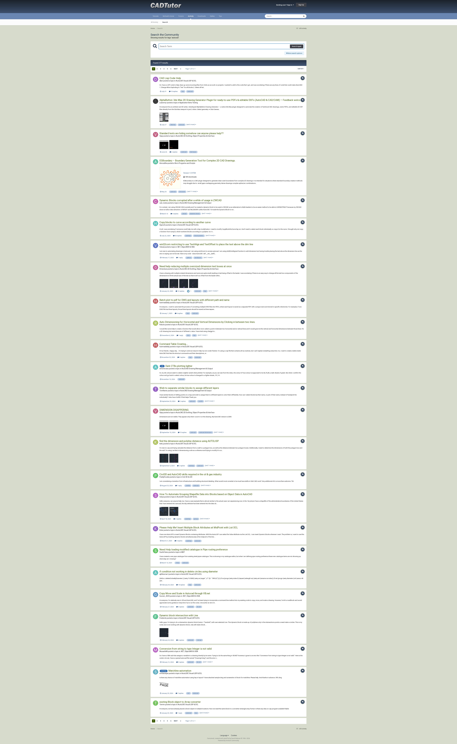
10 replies (174, 91)
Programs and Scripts (187, 163)
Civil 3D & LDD (187, 477)
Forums (181, 16)
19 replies (181, 585)
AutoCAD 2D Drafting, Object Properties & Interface (195, 136)
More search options (295, 53)
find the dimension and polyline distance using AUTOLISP (189, 441)
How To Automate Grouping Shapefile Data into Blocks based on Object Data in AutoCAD (205, 494)
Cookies (234, 735)
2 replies (174, 152)
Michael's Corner (168, 16)
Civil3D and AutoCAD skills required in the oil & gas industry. (190, 474)
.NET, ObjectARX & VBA (186, 247)
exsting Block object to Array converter (180, 701)
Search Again (296, 46)
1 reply (180, 257)
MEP (183, 552)
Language (224, 735)
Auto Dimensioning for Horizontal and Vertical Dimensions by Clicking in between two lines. (207, 322)
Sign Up (301, 5)
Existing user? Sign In (284, 5)
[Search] (303, 16)
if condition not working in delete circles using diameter (188, 571)
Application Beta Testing (188, 103)
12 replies (180, 291)
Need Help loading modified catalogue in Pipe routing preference (193, 549)
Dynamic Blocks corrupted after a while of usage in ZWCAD (190, 200)
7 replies (180, 693)
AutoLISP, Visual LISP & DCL (186, 81)
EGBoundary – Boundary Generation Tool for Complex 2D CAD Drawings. (197, 160)
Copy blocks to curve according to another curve (185, 222)
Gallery (212, 16)
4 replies (175, 214)
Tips (220, 16)
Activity (190, 16)
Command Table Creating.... (173, 344)
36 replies (178, 236)
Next (176, 69)
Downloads (202, 16)
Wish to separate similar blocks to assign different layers (189, 388)
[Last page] (180, 68)
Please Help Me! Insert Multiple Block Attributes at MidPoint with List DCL (198, 527)
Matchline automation (179, 670)
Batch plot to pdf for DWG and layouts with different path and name (194, 300)
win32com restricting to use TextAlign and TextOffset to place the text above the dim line (206, 244)
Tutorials (156, 16)
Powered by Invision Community (228, 740)
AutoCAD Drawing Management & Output (195, 203)
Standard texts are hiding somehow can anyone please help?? (191, 133)
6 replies (179, 313)
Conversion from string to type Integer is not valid (185, 648)
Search (165, 22)
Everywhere (294, 16)
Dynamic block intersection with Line (178, 615)
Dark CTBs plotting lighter (178, 366)
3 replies (182, 357)
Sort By (300, 68)
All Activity (154, 22)
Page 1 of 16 (190, 69)
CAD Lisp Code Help (170, 78)
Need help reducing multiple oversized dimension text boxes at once (195, 266)
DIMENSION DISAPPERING (174, 409)
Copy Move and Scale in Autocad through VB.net (184, 593)
